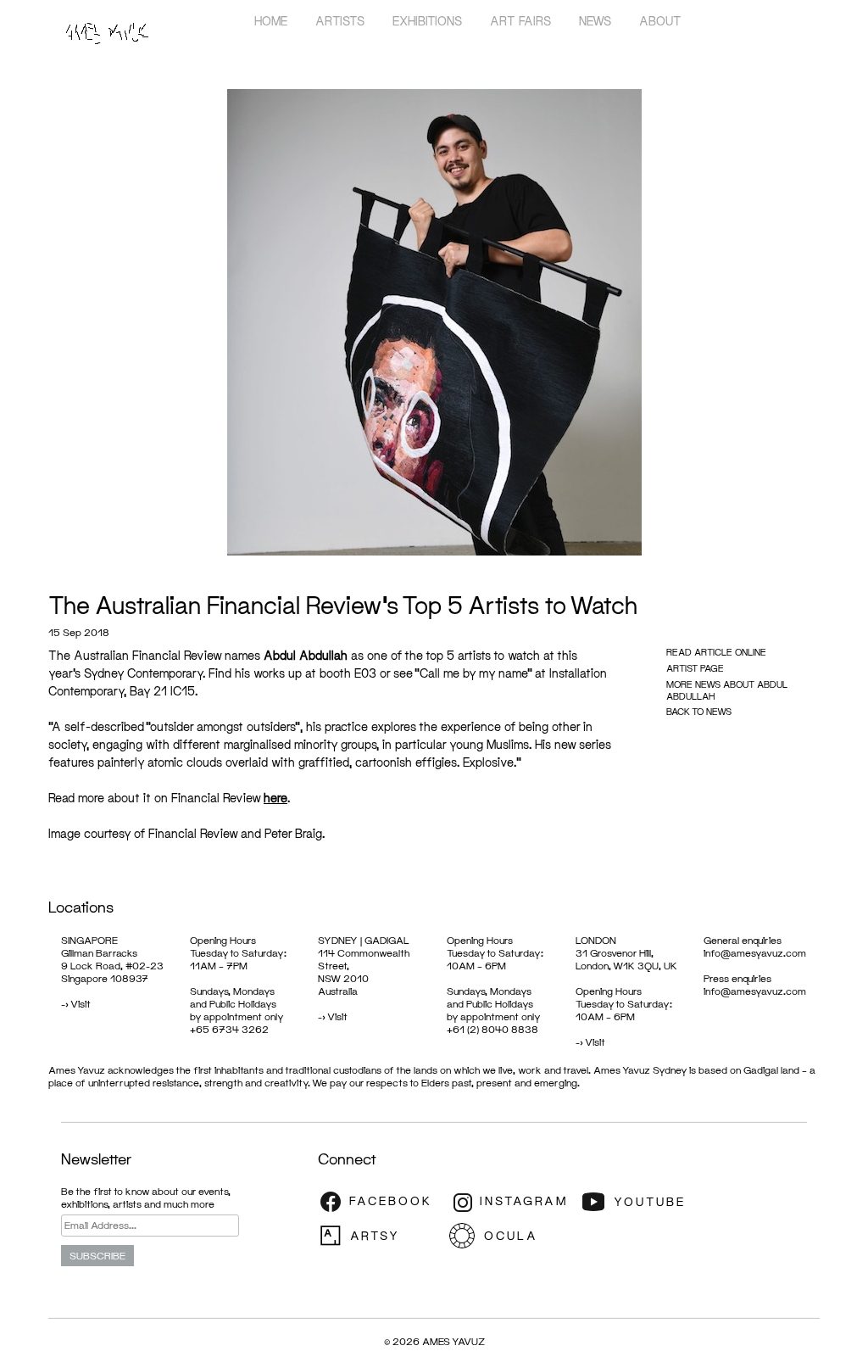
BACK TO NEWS (699, 711)
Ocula (512, 1236)
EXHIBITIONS (427, 21)
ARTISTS (339, 21)
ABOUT (660, 21)
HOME (270, 21)
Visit (80, 1003)
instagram (512, 1202)
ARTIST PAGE (695, 667)
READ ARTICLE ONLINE (716, 651)
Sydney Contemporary (143, 673)
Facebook (381, 1202)
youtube (644, 1202)
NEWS (595, 21)
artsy (381, 1236)
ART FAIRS (520, 21)
